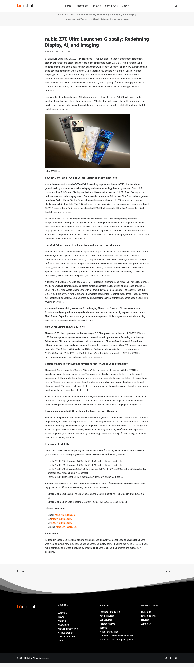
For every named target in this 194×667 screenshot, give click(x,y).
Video (61, 640)
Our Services (106, 619)
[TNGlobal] (25, 6)
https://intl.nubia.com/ (65, 515)
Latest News (81, 6)
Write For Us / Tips (109, 631)
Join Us (103, 627)
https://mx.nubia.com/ (67, 527)
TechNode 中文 (148, 616)
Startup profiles (66, 632)
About (125, 6)
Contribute (111, 6)
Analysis (62, 613)
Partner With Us (107, 623)
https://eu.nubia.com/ (61, 519)
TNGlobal (145, 619)
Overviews (63, 624)
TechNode (146, 612)
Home (68, 6)
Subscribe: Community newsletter (116, 635)
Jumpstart (146, 623)
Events (97, 6)
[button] (176, 6)
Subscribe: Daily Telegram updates (117, 639)
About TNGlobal (107, 616)
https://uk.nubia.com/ (61, 523)
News (61, 616)
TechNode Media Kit (110, 612)
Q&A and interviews (68, 628)
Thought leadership (67, 636)
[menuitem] (68, 6)
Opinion (62, 620)
